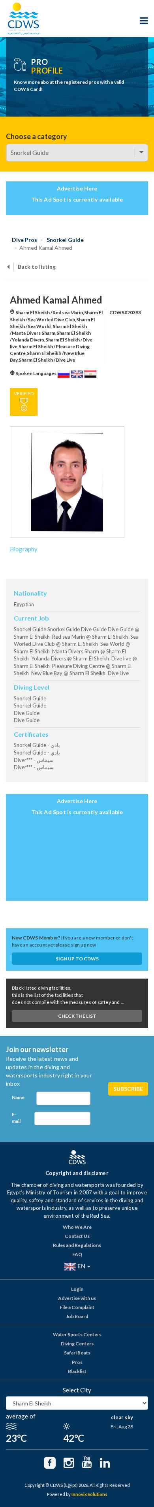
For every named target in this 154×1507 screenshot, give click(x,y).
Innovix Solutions (89, 1494)
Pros (77, 1362)
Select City (77, 1390)
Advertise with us (77, 1298)
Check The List (77, 1016)
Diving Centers (77, 1344)
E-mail (16, 1117)
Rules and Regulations (77, 1245)
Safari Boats (77, 1353)
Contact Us (77, 1236)
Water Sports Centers (77, 1334)
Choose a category (36, 136)
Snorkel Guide (65, 239)
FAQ (77, 1254)
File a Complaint (77, 1307)
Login (77, 1289)
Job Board (77, 1316)
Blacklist (77, 1371)
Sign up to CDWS (77, 959)
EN (81, 1265)
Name (18, 1097)
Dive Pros (24, 239)
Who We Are (77, 1227)
